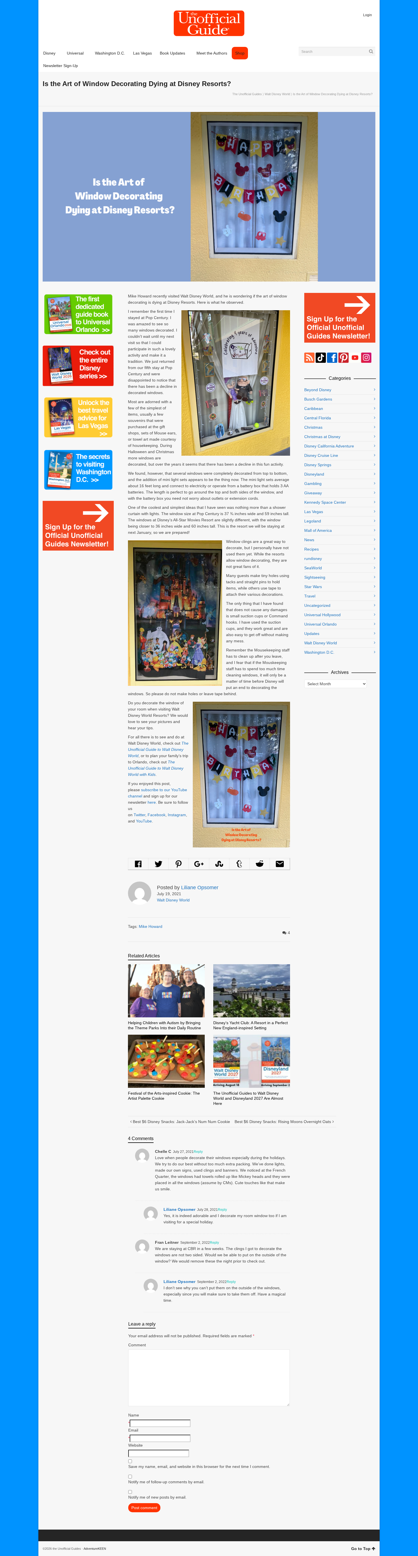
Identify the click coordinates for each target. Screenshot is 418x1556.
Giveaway (313, 493)
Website (135, 1445)
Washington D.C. (319, 652)
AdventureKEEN (95, 1548)
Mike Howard (150, 926)
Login (367, 15)
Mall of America (318, 530)
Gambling (313, 483)
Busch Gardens (318, 399)
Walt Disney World (277, 94)
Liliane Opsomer (179, 1209)
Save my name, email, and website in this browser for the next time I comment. (199, 1466)
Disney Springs (317, 465)
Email (133, 1430)
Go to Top (361, 1548)
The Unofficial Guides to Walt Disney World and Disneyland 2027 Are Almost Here (248, 1098)
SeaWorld (313, 568)
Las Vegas (313, 511)
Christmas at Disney (322, 436)
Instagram (177, 815)
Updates (311, 633)
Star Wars (313, 586)
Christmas (313, 427)
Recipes (311, 549)
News (309, 540)
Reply (198, 1152)
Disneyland (314, 474)
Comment (137, 1345)
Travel (309, 596)
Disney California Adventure (329, 446)
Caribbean (313, 408)
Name (133, 1415)
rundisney (313, 558)
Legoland (312, 521)
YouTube (144, 821)
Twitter (139, 815)
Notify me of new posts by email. (157, 1497)
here (152, 802)
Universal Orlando (320, 624)
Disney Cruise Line (321, 455)
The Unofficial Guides (247, 94)
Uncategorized (317, 605)
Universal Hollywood (322, 615)
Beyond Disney (317, 390)
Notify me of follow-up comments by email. (166, 1482)
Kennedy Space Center (325, 502)
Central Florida (317, 418)
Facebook (156, 815)
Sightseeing (314, 577)
